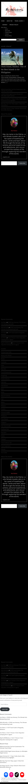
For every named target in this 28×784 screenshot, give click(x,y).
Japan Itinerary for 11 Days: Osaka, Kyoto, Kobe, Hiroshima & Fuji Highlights (13, 99)
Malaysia (3, 405)
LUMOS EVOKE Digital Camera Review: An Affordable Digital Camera (12, 94)
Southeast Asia (5, 429)
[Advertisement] (14, 181)
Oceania (3, 409)
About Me (9, 21)
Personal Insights (5, 412)
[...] (6, 82)
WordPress (14, 779)
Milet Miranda (4, 327)
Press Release (4, 419)
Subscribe (22, 163)
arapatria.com (6, 157)
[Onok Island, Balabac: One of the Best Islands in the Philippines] (12, 49)
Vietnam (3, 449)
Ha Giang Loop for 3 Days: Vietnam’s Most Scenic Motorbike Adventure (13, 109)
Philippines (4, 415)
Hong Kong (4, 375)
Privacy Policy (14, 24)
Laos (2, 399)
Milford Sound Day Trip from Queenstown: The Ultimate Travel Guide (13, 90)
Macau (3, 402)
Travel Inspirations (6, 446)
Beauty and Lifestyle (6, 355)
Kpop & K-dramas (5, 395)
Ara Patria (16, 75)
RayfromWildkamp (6, 343)
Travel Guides (19, 21)
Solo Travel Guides (6, 426)
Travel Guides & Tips (6, 442)
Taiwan (3, 436)
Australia (3, 348)
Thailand (3, 439)
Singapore (3, 422)
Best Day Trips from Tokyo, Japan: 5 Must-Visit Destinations (13, 104)
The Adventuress (14, 778)
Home (2, 21)
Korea (2, 392)
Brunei (3, 358)
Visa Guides (4, 452)
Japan (2, 389)
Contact (4, 24)
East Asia (3, 369)
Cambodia (3, 362)
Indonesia (3, 382)
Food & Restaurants (6, 372)
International (4, 385)
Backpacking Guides (6, 352)
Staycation (3, 432)
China (2, 365)
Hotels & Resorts (5, 379)
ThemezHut (5, 781)
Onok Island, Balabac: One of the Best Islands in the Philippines (13, 69)
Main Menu (4, 27)
